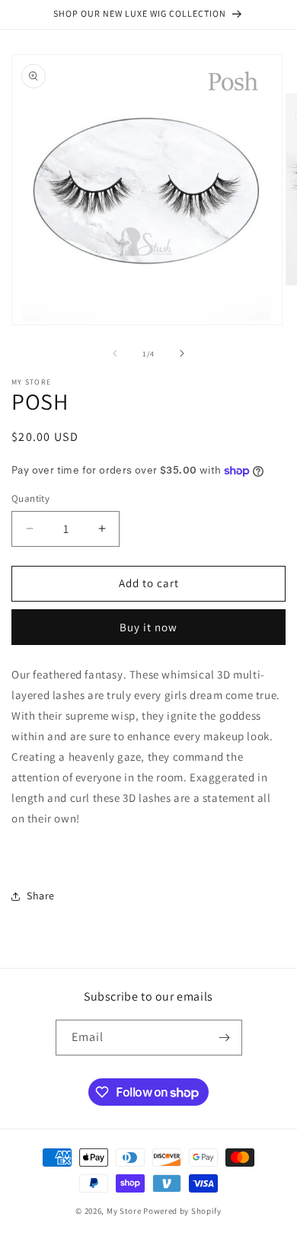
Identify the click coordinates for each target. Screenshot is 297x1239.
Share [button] (41, 895)
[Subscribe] (224, 1037)
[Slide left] (115, 353)
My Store (124, 1210)
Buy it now (148, 627)
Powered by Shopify (182, 1210)
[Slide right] (182, 353)
